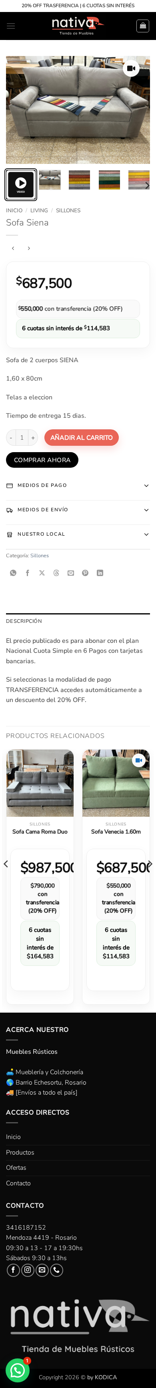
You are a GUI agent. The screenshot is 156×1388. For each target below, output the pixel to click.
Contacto (18, 1183)
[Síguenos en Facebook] (13, 1270)
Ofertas (16, 1167)
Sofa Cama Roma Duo (40, 832)
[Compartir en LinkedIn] (99, 573)
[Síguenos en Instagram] (27, 1270)
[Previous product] (28, 248)
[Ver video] (21, 184)
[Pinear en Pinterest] (85, 573)
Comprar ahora (42, 460)
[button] (11, 26)
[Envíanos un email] (42, 1270)
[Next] (137, 110)
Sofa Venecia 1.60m (116, 832)
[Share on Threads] (56, 573)
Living (39, 210)
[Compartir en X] (42, 573)
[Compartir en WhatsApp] (13, 573)
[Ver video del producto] (131, 68)
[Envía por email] (71, 573)
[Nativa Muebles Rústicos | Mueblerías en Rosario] (78, 26)
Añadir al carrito (81, 437)
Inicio (14, 210)
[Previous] (19, 110)
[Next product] (13, 248)
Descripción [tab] (24, 621)
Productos (20, 1152)
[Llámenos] (56, 1270)
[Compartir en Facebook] (27, 573)
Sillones (68, 210)
